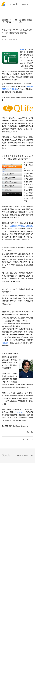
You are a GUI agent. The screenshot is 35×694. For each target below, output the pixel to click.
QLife (22, 49)
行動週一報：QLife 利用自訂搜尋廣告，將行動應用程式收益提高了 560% (17, 33)
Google (19, 455)
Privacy (26, 455)
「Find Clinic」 (19, 412)
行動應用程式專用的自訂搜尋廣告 (21, 226)
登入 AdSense (14, 22)
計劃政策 (5, 343)
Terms (31, 455)
